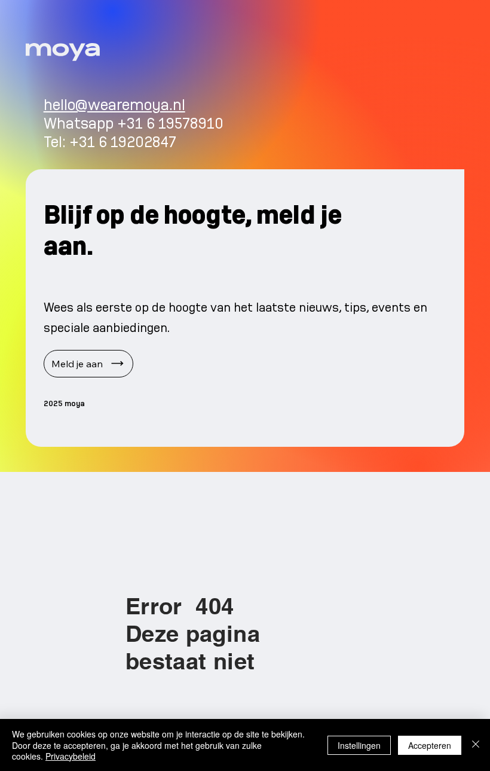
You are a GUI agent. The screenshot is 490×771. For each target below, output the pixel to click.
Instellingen (359, 745)
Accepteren (429, 745)
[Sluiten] (475, 745)
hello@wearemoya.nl (114, 105)
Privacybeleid (70, 756)
